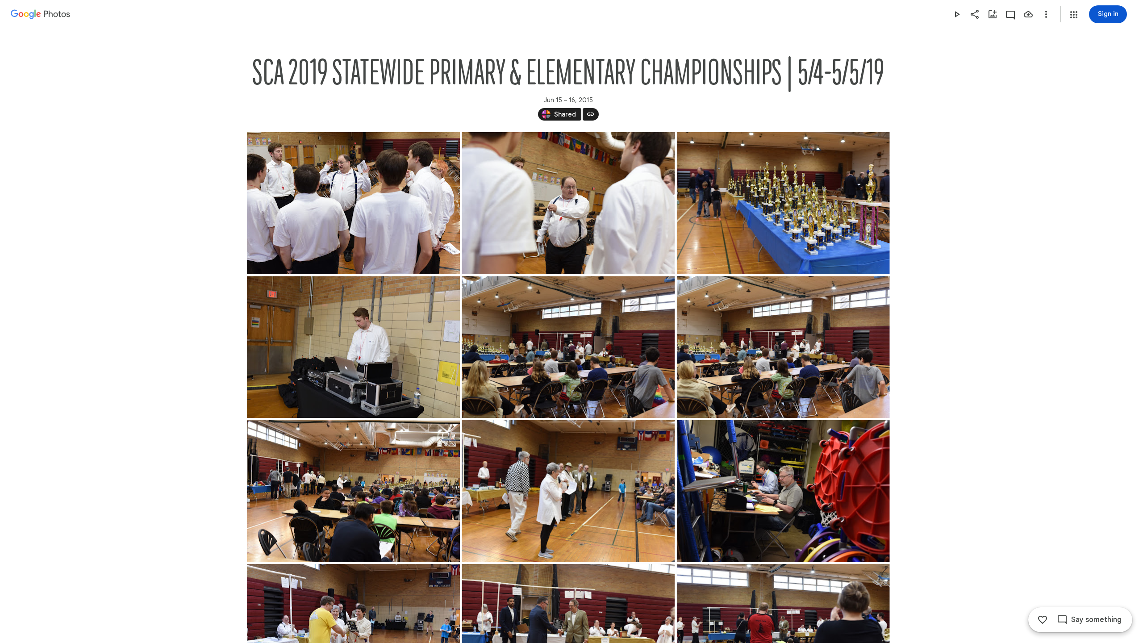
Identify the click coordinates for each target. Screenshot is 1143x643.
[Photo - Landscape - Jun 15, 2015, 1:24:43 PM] (568, 491)
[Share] (975, 14)
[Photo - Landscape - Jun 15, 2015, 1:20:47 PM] (782, 347)
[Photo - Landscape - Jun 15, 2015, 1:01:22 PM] (353, 203)
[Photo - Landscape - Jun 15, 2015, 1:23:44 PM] (353, 491)
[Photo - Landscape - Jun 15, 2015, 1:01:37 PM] (568, 203)
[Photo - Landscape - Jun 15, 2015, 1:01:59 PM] (782, 203)
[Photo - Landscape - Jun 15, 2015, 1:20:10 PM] (353, 347)
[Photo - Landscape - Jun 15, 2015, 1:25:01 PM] (782, 491)
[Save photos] (1028, 14)
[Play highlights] (957, 14)
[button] (1074, 15)
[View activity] (1010, 14)
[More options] (1046, 14)
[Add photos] (992, 14)
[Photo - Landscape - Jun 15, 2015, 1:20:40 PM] (568, 347)
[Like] (1042, 620)
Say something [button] (1096, 619)
